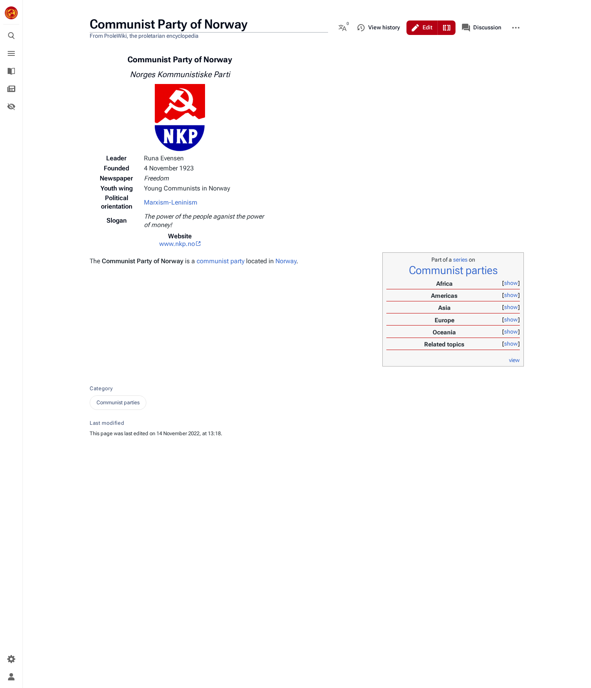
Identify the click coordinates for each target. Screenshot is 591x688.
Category (101, 388)
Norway (285, 261)
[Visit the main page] (11, 13)
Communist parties (453, 270)
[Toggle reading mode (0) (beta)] (11, 106)
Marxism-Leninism (170, 202)
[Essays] (11, 89)
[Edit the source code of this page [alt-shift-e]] (447, 27)
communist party (220, 261)
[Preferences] (11, 659)
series (460, 259)
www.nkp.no (177, 244)
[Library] (11, 71)
